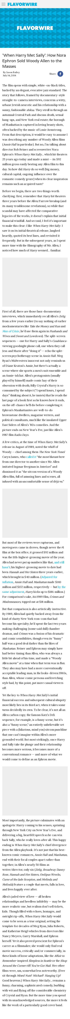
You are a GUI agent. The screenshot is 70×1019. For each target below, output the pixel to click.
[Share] (60, 74)
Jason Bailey (13, 72)
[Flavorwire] (22, 4)
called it (31, 457)
